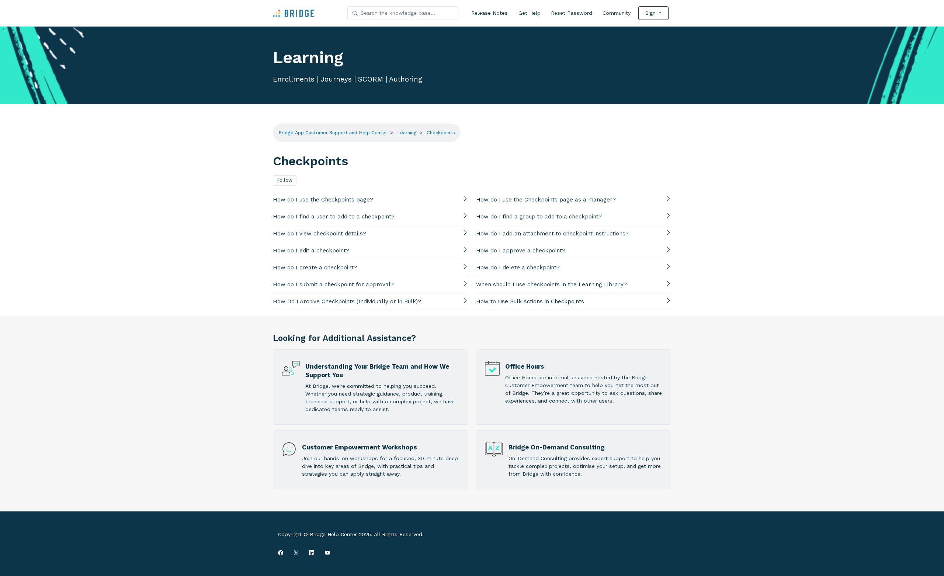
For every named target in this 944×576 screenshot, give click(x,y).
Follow (284, 180)
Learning (407, 132)
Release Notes (489, 13)
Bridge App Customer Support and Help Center (332, 132)
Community (617, 13)
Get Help (529, 13)
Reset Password (571, 13)
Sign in (653, 13)
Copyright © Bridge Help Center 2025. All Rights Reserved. (351, 534)
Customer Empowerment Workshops (359, 447)
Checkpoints (441, 132)
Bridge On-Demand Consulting (557, 447)
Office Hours (524, 366)
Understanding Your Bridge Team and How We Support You (377, 371)
